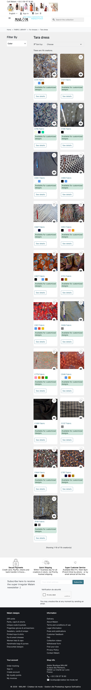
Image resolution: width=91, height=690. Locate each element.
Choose (64, 44)
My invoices (12, 678)
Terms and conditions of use (59, 625)
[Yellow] (43, 328)
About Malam (52, 622)
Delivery (50, 619)
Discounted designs (15, 647)
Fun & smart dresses (15, 637)
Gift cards (11, 619)
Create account (13, 672)
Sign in (10, 669)
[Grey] (62, 328)
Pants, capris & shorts (16, 622)
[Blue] (39, 83)
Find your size (53, 647)
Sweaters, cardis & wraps (17, 631)
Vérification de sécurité (51, 589)
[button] (24, 13)
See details (40, 96)
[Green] (46, 377)
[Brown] (43, 83)
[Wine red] (62, 279)
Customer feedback (55, 634)
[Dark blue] (39, 132)
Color (10, 43)
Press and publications (56, 631)
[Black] (62, 132)
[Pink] (69, 230)
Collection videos (54, 640)
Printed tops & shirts (15, 634)
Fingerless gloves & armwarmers (20, 628)
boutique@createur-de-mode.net (64, 680)
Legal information (54, 628)
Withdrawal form (54, 643)
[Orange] (73, 230)
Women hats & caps (15, 640)
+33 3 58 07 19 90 (58, 676)
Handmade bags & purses (17, 643)
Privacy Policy (53, 650)
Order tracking (13, 666)
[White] (35, 83)
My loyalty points (14, 675)
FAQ (48, 637)
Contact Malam (53, 653)
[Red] (39, 328)
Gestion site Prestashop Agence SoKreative (63, 687)
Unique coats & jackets (16, 625)
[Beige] (35, 132)
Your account (12, 660)
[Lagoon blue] (43, 132)
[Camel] (66, 279)
